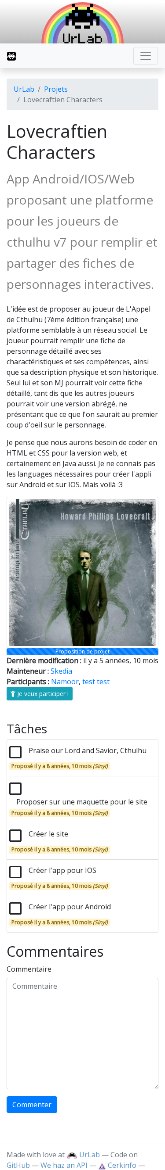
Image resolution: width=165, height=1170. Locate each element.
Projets (56, 89)
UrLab (24, 89)
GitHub (18, 1165)
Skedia (61, 671)
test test (96, 681)
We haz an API (64, 1165)
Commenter (31, 1104)
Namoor (65, 681)
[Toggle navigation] (145, 56)
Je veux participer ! (42, 693)
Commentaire (29, 969)
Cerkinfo (122, 1165)
